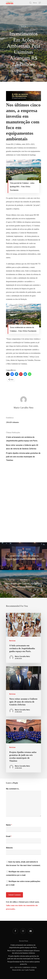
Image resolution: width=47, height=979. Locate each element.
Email (9, 836)
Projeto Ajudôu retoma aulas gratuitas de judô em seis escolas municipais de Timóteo (23, 456)
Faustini (31, 970)
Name (9, 825)
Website (9, 848)
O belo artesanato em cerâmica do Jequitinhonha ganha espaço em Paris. (22, 439)
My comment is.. (12, 789)
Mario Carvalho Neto (20, 71)
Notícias (23, 26)
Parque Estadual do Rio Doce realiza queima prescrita (23, 962)
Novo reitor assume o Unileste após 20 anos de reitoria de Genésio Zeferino (22, 447)
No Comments (23, 74)
